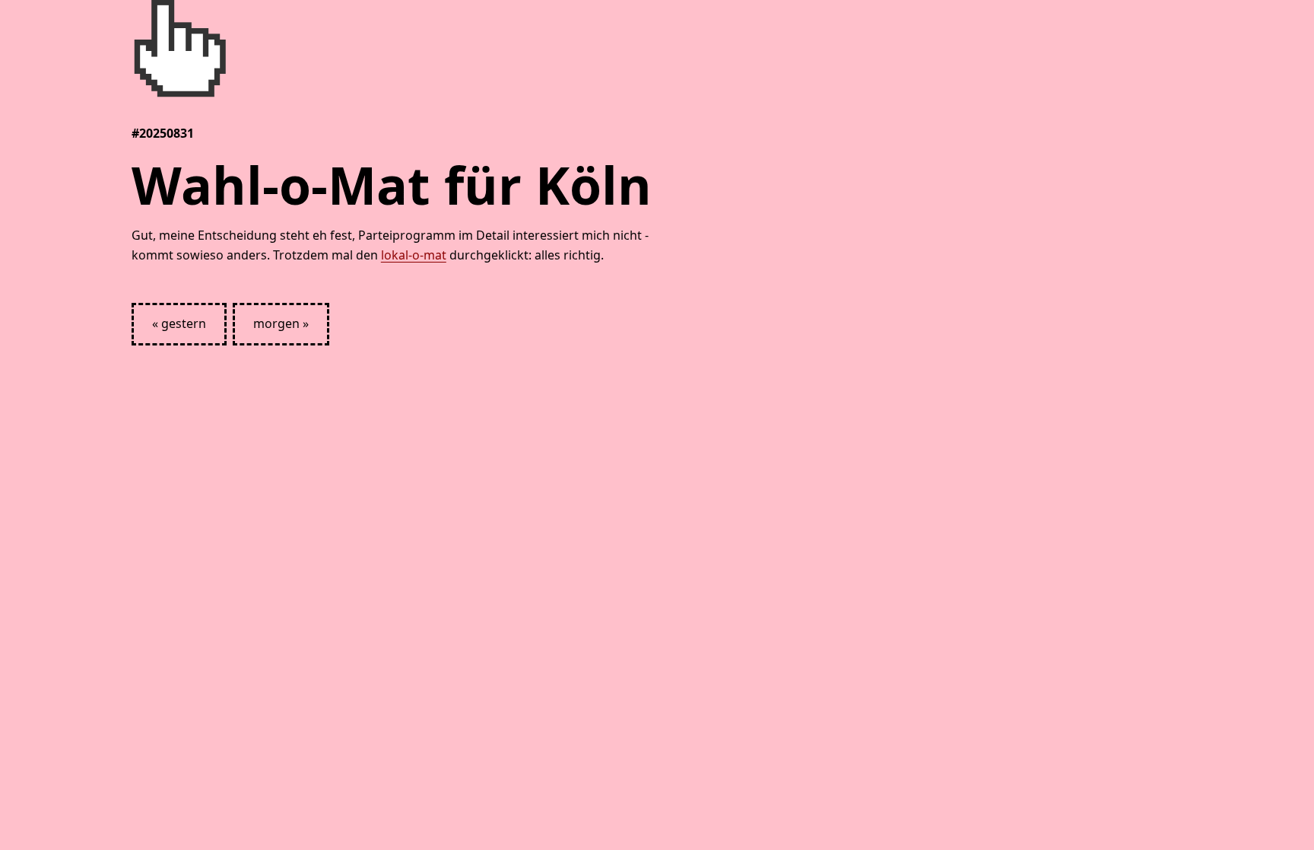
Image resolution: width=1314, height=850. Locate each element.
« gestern (179, 323)
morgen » (281, 323)
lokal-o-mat (413, 255)
